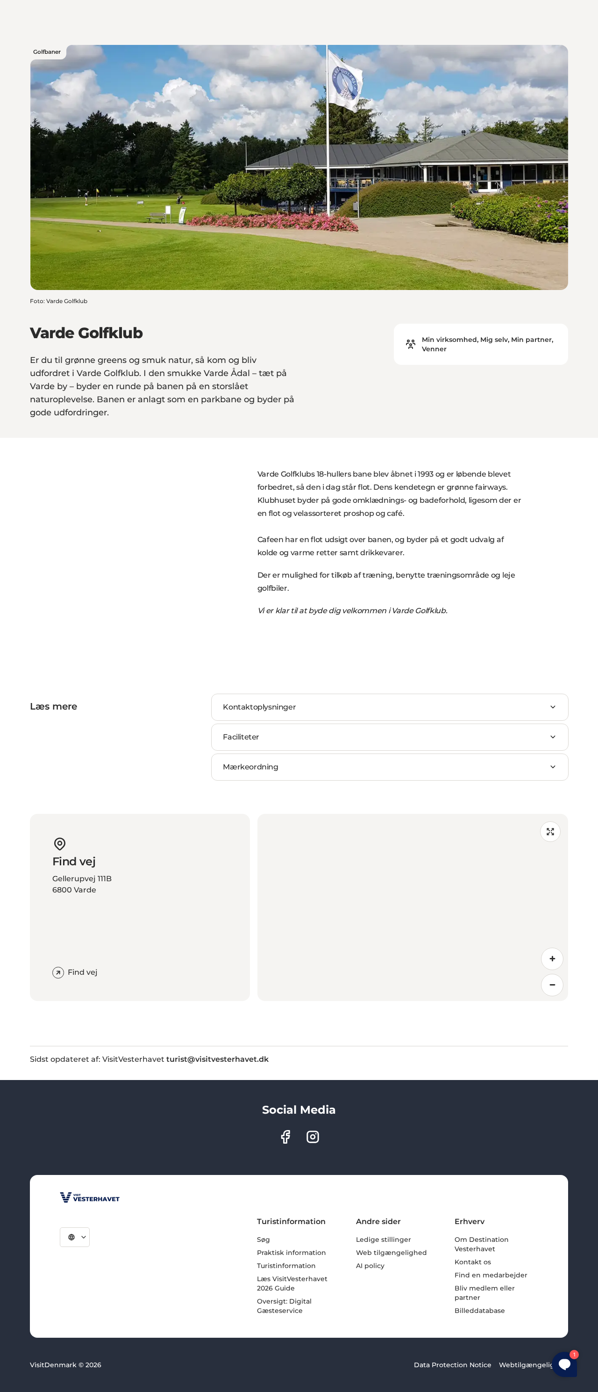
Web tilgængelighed (391, 1252)
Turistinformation (286, 1266)
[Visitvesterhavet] (90, 1197)
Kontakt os (473, 1262)
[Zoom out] (552, 985)
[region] (412, 907)
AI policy (370, 1266)
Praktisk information (291, 1252)
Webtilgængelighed (533, 1365)
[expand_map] (550, 831)
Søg (263, 1239)
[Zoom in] (552, 959)
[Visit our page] (285, 1137)
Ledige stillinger (383, 1239)
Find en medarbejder (491, 1275)
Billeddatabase (480, 1310)
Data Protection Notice (452, 1365)
